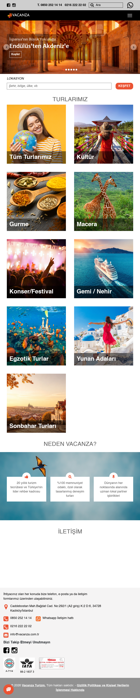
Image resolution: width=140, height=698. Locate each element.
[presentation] (6, 47)
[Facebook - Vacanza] (8, 5)
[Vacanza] (19, 15)
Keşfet (15, 54)
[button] (64, 69)
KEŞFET (124, 86)
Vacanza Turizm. (34, 685)
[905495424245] (130, 5)
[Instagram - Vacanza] (14, 5)
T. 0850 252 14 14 (49, 5)
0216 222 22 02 (75, 5)
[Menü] (129, 15)
